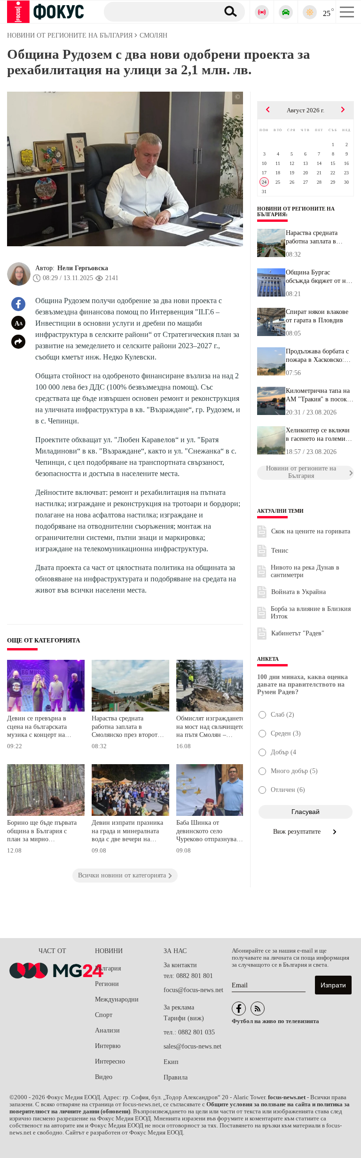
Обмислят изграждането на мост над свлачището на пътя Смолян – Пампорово (210, 728)
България (108, 968)
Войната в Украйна (298, 591)
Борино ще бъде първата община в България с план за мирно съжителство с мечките (42, 832)
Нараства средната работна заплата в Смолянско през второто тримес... (311, 237)
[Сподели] (18, 342)
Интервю (107, 1045)
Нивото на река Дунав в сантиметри (305, 571)
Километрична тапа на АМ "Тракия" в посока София (318, 395)
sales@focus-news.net (192, 1046)
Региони (107, 983)
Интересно (110, 1061)
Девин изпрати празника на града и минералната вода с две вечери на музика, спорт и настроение (127, 832)
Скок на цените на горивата (310, 531)
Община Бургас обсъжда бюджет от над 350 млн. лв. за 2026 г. (319, 277)
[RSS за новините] (258, 1009)
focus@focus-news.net (193, 990)
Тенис (279, 550)
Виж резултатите (297, 831)
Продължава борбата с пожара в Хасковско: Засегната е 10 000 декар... (317, 356)
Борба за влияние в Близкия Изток (311, 612)
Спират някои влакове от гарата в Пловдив (317, 316)
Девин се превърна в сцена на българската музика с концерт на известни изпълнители (39, 728)
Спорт (103, 1014)
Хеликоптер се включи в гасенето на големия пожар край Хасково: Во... (318, 435)
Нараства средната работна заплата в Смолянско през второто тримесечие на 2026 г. (126, 728)
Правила (176, 1077)
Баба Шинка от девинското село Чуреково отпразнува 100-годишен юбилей (206, 832)
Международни (117, 999)
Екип (171, 1061)
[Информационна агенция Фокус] (239, 1009)
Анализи (107, 1030)
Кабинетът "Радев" (297, 633)
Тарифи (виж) (184, 1018)
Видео (103, 1076)
